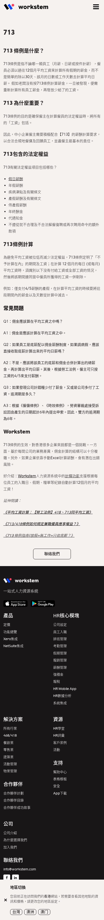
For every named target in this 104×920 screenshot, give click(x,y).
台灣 (16, 911)
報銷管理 (60, 660)
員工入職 (60, 632)
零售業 (8, 750)
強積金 (58, 674)
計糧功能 (72, 476)
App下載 (60, 793)
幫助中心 (60, 772)
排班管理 (60, 639)
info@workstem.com (19, 869)
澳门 (44, 911)
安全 (56, 786)
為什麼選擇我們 (15, 840)
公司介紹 (10, 833)
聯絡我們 (52, 553)
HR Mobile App (64, 689)
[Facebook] (6, 878)
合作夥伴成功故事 (16, 807)
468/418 (10, 735)
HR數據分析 (62, 696)
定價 (6, 624)
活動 (56, 750)
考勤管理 (60, 646)
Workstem (27, 476)
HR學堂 (59, 728)
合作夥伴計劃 (13, 793)
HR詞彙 (59, 735)
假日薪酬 (15, 179)
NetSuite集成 (13, 646)
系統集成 (60, 703)
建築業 (8, 757)
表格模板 (60, 779)
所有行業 (10, 728)
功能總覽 (10, 632)
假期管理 (60, 653)
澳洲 (30, 911)
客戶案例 (60, 742)
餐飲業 (8, 742)
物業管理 (10, 771)
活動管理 (10, 764)
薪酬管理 (60, 667)
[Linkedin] (15, 878)
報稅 (56, 681)
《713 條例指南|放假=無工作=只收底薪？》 (38, 535)
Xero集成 (10, 639)
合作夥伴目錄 (13, 800)
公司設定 (60, 624)
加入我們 (10, 847)
